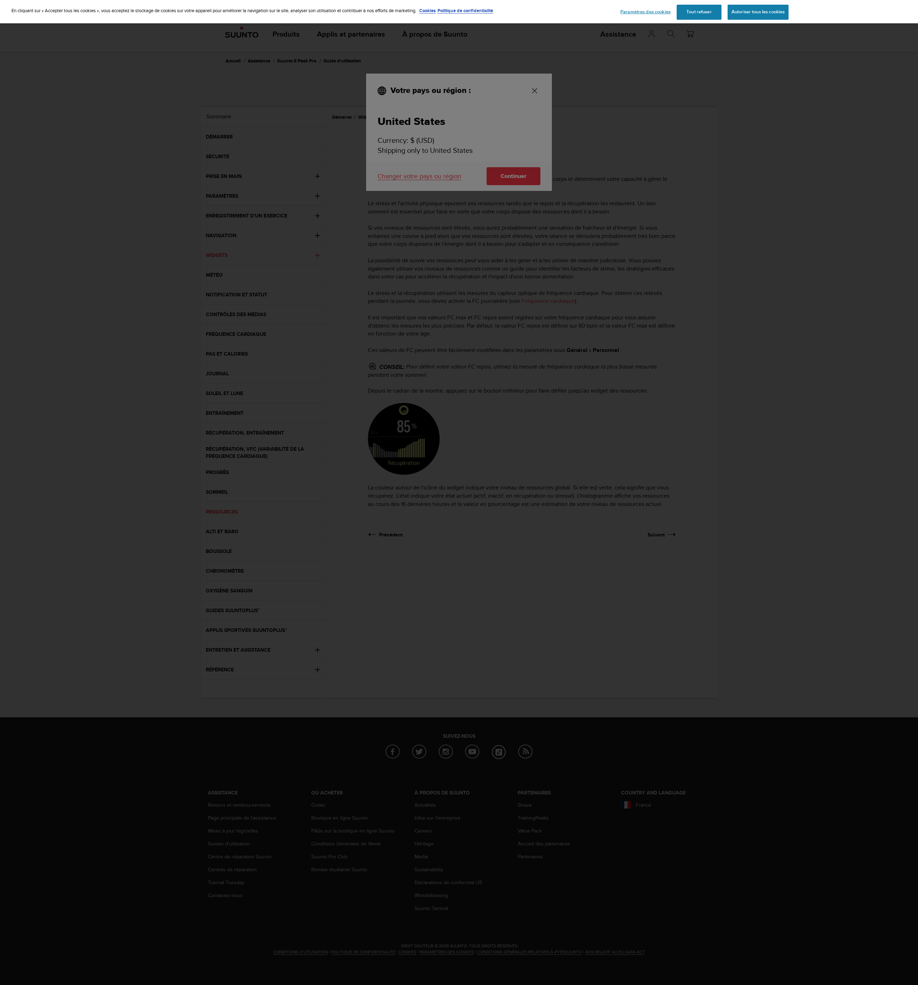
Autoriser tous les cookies (758, 12)
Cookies (427, 10)
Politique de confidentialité (465, 10)
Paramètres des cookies (645, 12)
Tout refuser (699, 12)
